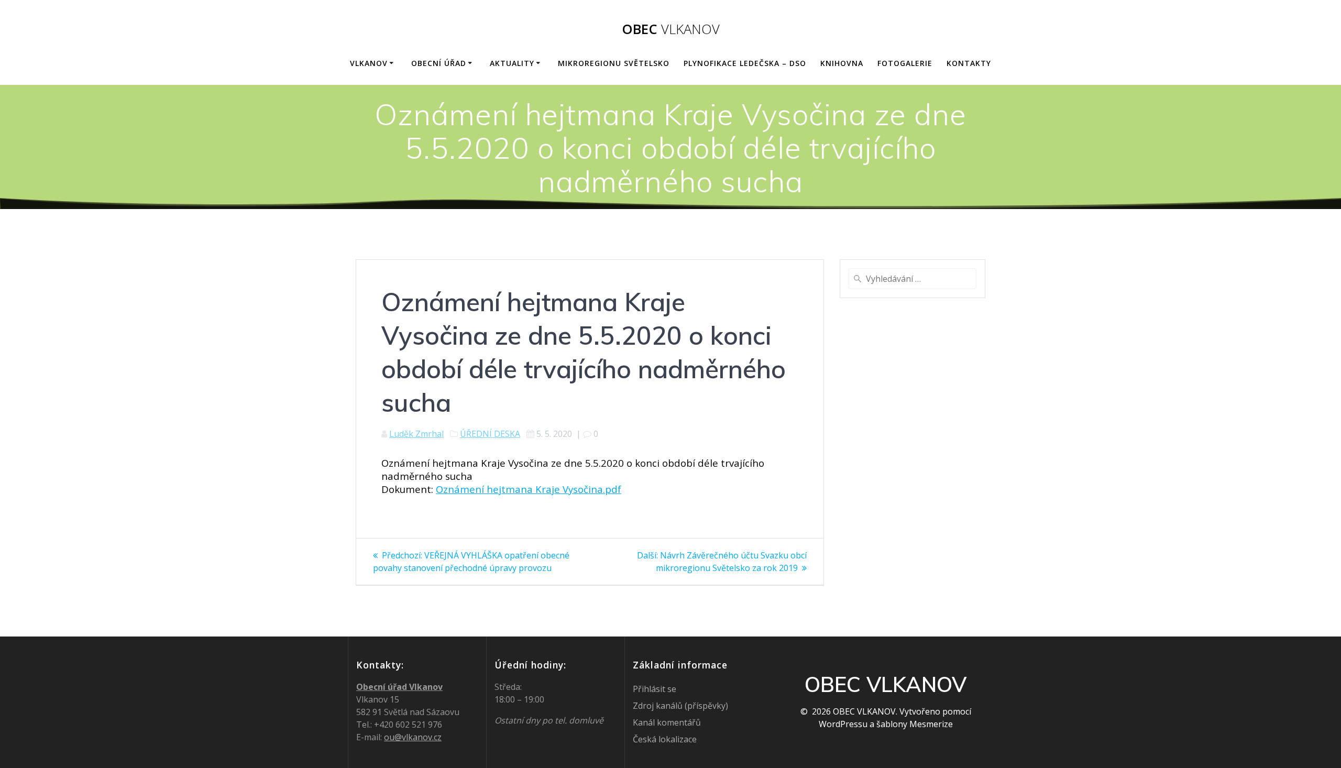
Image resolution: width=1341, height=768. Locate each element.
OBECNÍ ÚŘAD (438, 63)
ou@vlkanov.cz (413, 737)
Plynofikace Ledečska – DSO (745, 63)
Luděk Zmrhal (416, 434)
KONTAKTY (969, 63)
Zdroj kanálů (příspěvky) (680, 705)
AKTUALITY (512, 63)
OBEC (671, 29)
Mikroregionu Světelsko (613, 63)
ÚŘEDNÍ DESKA (490, 434)
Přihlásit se (654, 689)
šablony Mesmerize (914, 724)
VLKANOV (369, 63)
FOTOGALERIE (904, 63)
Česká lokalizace (665, 739)
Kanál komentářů (667, 722)
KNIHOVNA (841, 63)
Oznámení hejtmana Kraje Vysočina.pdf (528, 489)
